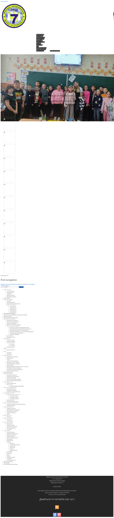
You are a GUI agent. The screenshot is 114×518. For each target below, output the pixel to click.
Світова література (11, 435)
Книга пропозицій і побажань (11, 464)
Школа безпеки (40, 51)
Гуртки (8, 359)
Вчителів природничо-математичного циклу (20, 328)
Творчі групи (10, 335)
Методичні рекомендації (13, 321)
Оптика (11, 449)
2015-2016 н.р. (13, 307)
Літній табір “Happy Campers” (14, 368)
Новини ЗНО (39, 45)
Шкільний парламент (12, 390)
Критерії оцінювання (12, 323)
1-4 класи (12, 344)
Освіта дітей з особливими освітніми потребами (15, 314)
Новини (16, 93)
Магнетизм (12, 447)
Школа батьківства (41, 49)
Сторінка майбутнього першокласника (16, 404)
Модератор (12, 93)
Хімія (8, 454)
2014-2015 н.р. (13, 306)
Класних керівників (14, 334)
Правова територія (8, 372)
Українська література (12, 433)
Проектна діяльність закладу (14, 379)
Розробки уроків (14, 395)
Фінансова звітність (55, 51)
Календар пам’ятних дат (13, 370)
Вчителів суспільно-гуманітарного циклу (19, 327)
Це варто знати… (11, 349)
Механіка (12, 443)
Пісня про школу (11, 295)
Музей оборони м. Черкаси (13, 363)
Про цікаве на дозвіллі (12, 411)
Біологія (9, 455)
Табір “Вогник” (10, 365)
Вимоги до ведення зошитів (13, 324)
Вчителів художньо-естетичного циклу (19, 330)
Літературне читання (12, 426)
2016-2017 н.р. (13, 309)
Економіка (9, 453)
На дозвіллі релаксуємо (12, 401)
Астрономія (9, 451)
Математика (10, 423)
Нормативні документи (12, 320)
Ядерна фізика (13, 450)
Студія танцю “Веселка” (12, 361)
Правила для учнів (11, 408)
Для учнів (38, 43)
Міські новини (39, 36)
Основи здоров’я (11, 457)
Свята (8, 414)
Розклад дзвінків (11, 341)
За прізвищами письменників (17, 386)
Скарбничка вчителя (41, 48)
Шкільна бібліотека (11, 383)
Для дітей (9, 419)
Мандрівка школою (11, 296)
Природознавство (11, 428)
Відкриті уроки (10, 400)
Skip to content (4, 1)
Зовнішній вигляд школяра (13, 409)
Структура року (11, 340)
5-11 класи (12, 345)
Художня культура (11, 460)
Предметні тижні (11, 337)
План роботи (10, 358)
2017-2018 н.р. (13, 310)
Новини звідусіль (40, 37)
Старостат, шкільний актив (13, 391)
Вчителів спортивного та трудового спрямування (22, 331)
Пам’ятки (9, 416)
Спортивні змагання (11, 377)
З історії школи (10, 291)
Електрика (12, 446)
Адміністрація (7, 298)
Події (37, 46)
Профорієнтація (11, 347)
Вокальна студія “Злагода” (13, 362)
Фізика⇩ (9, 442)
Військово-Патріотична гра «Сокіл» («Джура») (17, 366)
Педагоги (9, 301)
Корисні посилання (8, 461)
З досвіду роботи (14, 397)
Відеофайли (7, 462)
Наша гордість (10, 292)
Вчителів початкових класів (16, 333)
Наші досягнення (40, 42)
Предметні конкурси (12, 375)
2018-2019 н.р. (13, 312)
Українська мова (11, 425)
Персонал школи (11, 302)
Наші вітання (39, 40)
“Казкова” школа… (5, 285)
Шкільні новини (40, 34)
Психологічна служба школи (13, 303)
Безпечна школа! (8, 316)
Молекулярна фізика (15, 444)
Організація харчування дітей (11, 317)
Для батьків (10, 421)
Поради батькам (11, 405)
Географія (9, 458)
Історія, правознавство (12, 437)
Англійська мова (10, 436)
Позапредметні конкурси (13, 376)
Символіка (9, 294)
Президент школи (11, 388)
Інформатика (10, 440)
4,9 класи (9, 352)
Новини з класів (40, 39)
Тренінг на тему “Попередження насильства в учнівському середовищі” (18, 284)
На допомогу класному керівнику (15, 369)
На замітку (9, 354)
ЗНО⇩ (5, 348)
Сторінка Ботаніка (11, 412)
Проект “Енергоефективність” (14, 380)
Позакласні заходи (14, 398)
